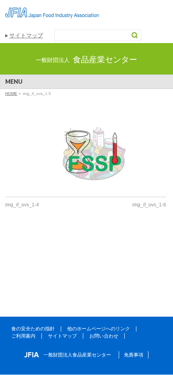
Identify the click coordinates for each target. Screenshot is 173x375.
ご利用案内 (23, 336)
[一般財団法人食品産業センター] (52, 9)
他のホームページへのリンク (98, 329)
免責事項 (133, 355)
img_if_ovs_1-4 (22, 205)
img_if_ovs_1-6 (149, 205)
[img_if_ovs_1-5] (85, 153)
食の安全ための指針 (33, 329)
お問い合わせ (103, 336)
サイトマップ (26, 35)
